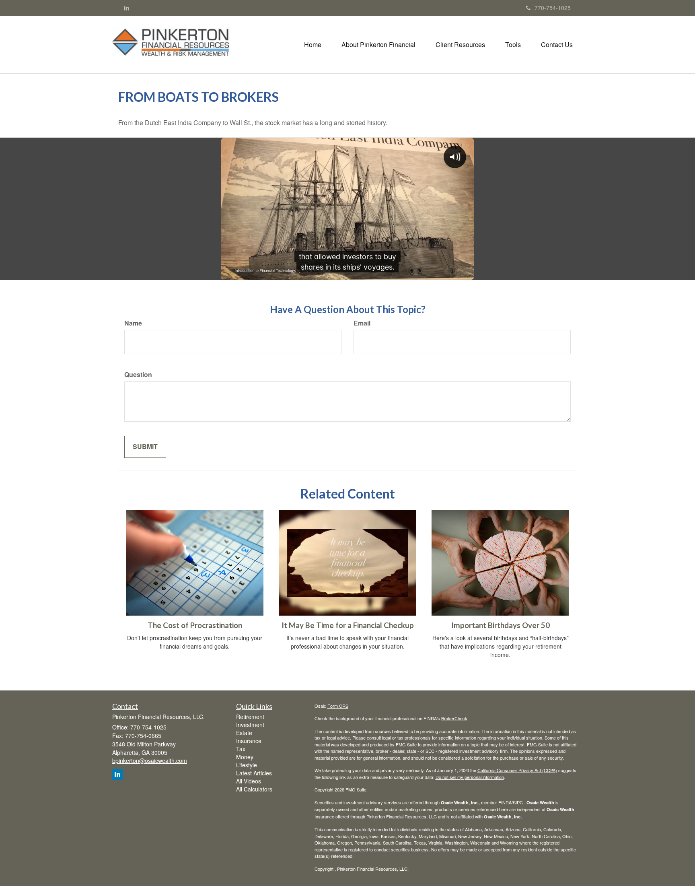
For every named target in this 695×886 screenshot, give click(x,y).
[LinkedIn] (126, 8)
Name (133, 323)
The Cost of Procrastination (195, 625)
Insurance (248, 741)
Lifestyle (246, 765)
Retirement (250, 717)
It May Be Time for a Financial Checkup (348, 625)
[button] (378, 45)
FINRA (505, 802)
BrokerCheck (454, 718)
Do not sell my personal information (470, 777)
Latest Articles (254, 773)
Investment (250, 725)
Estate (244, 733)
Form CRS (337, 706)
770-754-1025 (553, 8)
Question (138, 374)
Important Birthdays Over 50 (500, 625)
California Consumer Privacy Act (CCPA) (517, 770)
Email (362, 323)
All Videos (248, 781)
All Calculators (254, 789)
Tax (240, 749)
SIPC (518, 802)
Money (244, 757)
